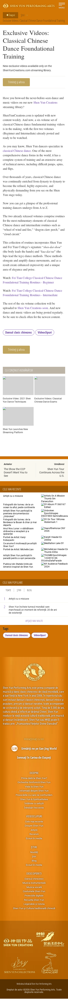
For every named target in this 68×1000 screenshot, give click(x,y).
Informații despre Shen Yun (34, 790)
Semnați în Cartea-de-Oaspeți (34, 757)
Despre (34, 773)
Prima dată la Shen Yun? (34, 778)
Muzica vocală (34, 887)
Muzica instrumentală (34, 882)
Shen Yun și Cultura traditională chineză (34, 908)
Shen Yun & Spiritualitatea (34, 799)
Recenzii (34, 834)
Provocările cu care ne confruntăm (34, 795)
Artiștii (34, 830)
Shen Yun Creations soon (33, 308)
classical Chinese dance (17, 151)
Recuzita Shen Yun (34, 899)
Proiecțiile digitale (34, 895)
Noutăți (34, 852)
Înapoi (11, 15)
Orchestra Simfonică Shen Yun (34, 782)
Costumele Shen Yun (34, 891)
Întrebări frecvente (34, 807)
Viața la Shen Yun (34, 786)
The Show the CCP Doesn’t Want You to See (15, 472)
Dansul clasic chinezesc (18, 332)
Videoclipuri (45, 332)
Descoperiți (34, 873)
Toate (8, 590)
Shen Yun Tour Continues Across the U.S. (51, 472)
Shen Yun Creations (45, 102)
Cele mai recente (34, 821)
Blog (29, 590)
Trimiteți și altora (16, 82)
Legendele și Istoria (34, 904)
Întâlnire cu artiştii (34, 803)
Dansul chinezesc (34, 878)
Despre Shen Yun (34, 825)
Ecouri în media (34, 838)
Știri (23, 15)
